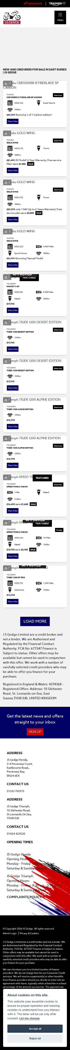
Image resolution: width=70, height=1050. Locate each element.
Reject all (35, 1038)
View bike (13, 121)
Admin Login (10, 933)
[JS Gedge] (12, 17)
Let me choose (29, 1018)
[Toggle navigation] (60, 15)
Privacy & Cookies (29, 933)
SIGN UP (35, 731)
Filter (57, 34)
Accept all (35, 1028)
